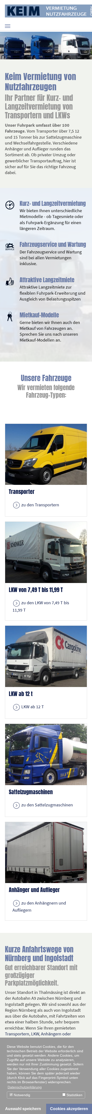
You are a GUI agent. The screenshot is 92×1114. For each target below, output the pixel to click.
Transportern (17, 1034)
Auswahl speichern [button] (23, 1109)
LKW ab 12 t (21, 694)
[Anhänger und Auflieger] (46, 852)
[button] (6, 45)
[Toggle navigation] (7, 26)
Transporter (22, 492)
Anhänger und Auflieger (34, 890)
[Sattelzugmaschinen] (46, 754)
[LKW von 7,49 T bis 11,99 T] (46, 552)
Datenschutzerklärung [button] (25, 1087)
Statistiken (74, 1095)
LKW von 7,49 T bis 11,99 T (36, 590)
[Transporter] (46, 454)
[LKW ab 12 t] (46, 656)
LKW (35, 1034)
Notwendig (21, 1095)
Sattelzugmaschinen (31, 792)
